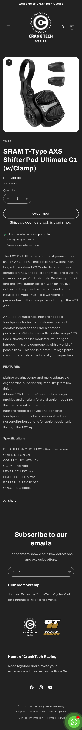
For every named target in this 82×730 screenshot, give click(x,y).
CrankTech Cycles (39, 706)
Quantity (9, 190)
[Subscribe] (69, 572)
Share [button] (12, 500)
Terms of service (57, 718)
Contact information (31, 718)
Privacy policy (37, 712)
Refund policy (57, 712)
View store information (23, 245)
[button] (8, 27)
